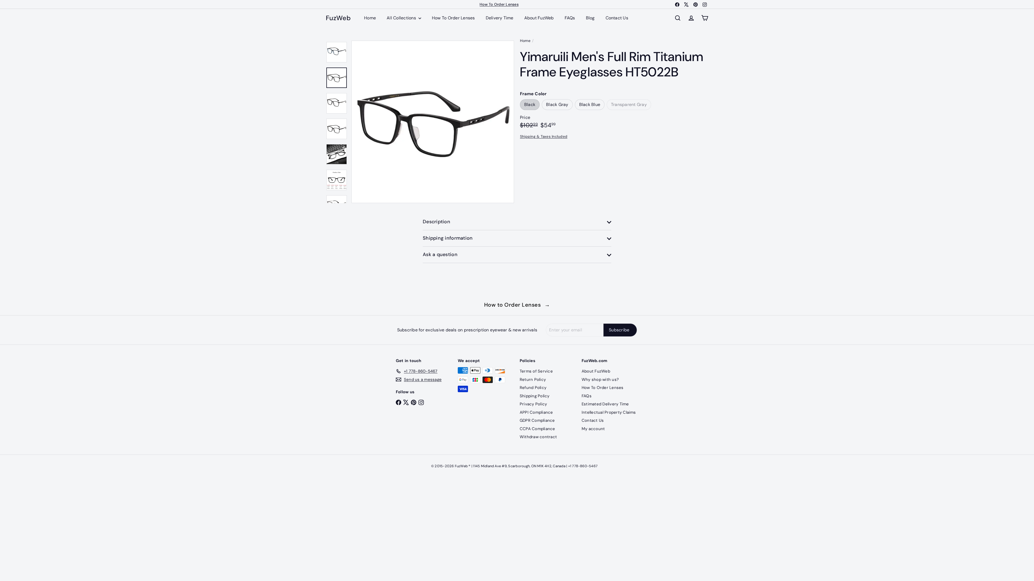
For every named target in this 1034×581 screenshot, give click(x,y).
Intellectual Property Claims (609, 412)
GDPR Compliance (537, 420)
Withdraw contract (538, 437)
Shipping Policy (535, 396)
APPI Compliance (536, 412)
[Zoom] (433, 122)
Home (370, 18)
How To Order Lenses (453, 18)
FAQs (570, 18)
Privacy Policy (533, 404)
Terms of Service (536, 371)
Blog (590, 18)
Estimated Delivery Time (605, 404)
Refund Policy (533, 387)
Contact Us (617, 18)
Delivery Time (499, 18)
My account (593, 428)
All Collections (402, 18)
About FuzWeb (539, 18)
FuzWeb (338, 18)
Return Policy (533, 379)
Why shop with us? (600, 379)
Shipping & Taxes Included (543, 136)
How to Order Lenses (517, 304)
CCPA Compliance (537, 428)
